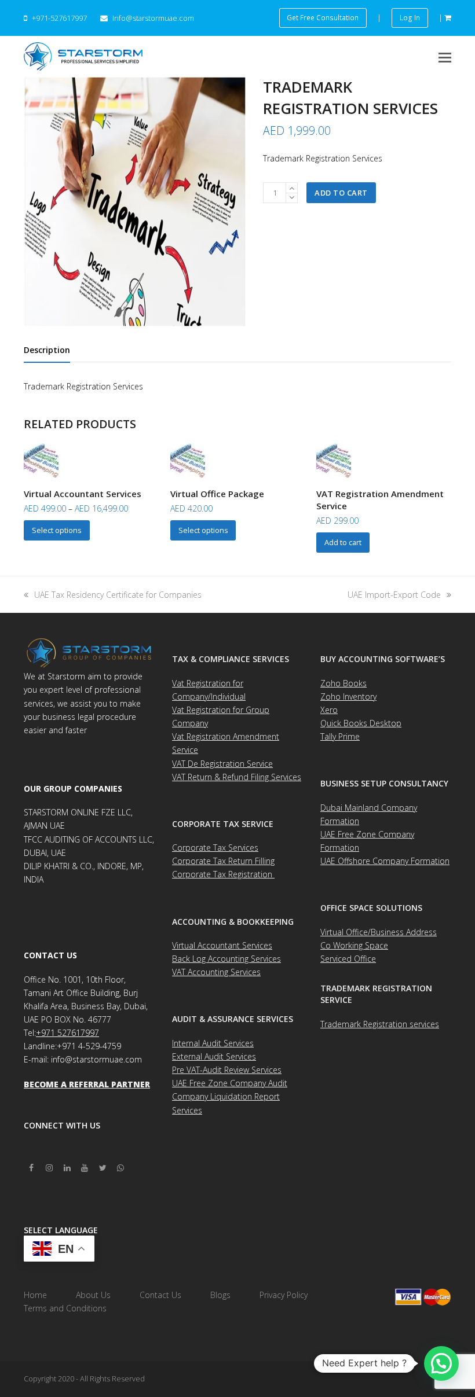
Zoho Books (343, 683)
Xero (329, 709)
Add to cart (341, 193)
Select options (57, 530)
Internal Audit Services (213, 1043)
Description (47, 349)
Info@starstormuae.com (152, 18)
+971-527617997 (59, 18)
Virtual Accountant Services (222, 945)
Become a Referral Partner (87, 1084)
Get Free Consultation (323, 17)
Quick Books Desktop (360, 723)
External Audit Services (214, 1056)
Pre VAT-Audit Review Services (227, 1069)
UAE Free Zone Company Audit (229, 1083)
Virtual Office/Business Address (378, 932)
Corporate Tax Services (215, 847)
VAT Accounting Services (216, 971)
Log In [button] (410, 17)
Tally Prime (340, 736)
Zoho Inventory (348, 696)
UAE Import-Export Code (394, 594)
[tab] (47, 350)
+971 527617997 (67, 1032)
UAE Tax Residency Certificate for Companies (118, 594)
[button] (445, 56)
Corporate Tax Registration (223, 874)
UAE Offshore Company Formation (385, 860)
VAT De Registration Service (222, 763)
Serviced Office (348, 958)
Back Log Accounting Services (226, 958)
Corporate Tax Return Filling (223, 860)
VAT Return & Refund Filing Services (236, 776)
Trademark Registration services (379, 1024)
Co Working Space (354, 945)
